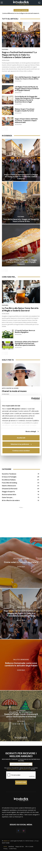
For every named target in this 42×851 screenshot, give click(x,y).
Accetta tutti (21, 437)
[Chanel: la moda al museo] (21, 374)
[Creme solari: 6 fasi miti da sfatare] (21, 562)
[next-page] (6, 129)
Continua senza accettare (21, 450)
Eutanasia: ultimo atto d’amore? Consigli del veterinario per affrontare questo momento (26, 343)
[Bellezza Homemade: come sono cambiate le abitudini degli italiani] (21, 664)
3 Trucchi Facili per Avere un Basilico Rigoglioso (25, 331)
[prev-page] (3, 129)
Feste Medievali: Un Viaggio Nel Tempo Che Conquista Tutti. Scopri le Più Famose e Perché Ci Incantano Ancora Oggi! (27, 99)
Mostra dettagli (31, 431)
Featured (5, 49)
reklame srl (6, 841)
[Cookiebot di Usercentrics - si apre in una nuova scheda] (31, 398)
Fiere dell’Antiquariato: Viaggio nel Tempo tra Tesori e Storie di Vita (27, 78)
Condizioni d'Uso (25, 769)
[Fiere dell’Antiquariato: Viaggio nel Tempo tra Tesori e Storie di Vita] (7, 79)
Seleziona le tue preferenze (20, 444)
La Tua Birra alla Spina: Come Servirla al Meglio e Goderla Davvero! (20, 309)
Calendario (21, 710)
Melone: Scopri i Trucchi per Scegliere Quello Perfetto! (24, 110)
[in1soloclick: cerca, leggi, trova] (21, 2)
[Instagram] (23, 831)
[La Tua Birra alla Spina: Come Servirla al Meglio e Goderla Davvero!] (21, 291)
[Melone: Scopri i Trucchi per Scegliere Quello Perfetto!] (7, 110)
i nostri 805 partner (13, 409)
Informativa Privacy (13, 769)
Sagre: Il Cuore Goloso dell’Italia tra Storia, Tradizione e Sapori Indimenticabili (26, 120)
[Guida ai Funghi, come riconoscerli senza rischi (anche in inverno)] (21, 715)
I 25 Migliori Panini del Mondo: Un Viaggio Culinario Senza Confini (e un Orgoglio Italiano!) (27, 88)
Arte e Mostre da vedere (10, 388)
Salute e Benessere (21, 559)
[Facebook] (18, 831)
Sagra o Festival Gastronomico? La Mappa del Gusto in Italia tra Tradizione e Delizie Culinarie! (19, 54)
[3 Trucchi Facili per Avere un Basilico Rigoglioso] (7, 334)
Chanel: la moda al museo (14, 391)
